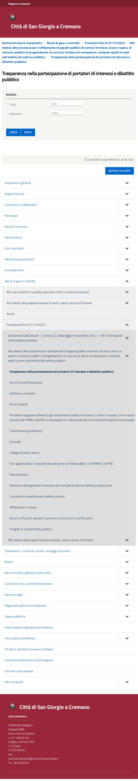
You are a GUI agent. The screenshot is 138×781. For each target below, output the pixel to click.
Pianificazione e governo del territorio (29, 627)
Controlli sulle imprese (19, 671)
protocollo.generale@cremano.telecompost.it (33, 758)
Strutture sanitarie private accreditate (29, 649)
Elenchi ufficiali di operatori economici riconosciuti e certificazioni (51, 518)
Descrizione (15, 114)
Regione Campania (19, 3)
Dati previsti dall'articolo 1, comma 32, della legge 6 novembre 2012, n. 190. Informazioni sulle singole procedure (65, 338)
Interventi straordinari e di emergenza (29, 660)
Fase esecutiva (19, 474)
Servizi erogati (14, 594)
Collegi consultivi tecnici (25, 452)
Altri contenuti (14, 682)
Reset (28, 132)
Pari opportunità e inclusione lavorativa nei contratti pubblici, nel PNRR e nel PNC (61, 463)
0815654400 (21, 763)
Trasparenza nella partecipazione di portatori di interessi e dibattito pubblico (62, 371)
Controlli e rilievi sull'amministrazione (29, 583)
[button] (127, 183)
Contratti (15, 441)
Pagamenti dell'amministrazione (25, 605)
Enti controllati (14, 248)
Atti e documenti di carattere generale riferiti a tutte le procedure (48, 292)
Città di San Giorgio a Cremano (46, 26)
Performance (13, 237)
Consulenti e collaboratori (21, 204)
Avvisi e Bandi (19, 404)
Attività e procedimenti (19, 259)
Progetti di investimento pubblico (31, 529)
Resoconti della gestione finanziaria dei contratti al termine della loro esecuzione (61, 485)
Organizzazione (15, 194)
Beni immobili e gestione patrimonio (28, 573)
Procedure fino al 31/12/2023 (105, 43)
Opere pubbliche (15, 616)
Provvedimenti (14, 270)
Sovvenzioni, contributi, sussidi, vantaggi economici (37, 551)
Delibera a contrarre (22, 393)
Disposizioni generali (18, 183)
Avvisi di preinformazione (26, 382)
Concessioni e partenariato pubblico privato (37, 496)
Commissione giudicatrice (26, 431)
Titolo (12, 104)
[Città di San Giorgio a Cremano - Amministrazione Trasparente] (12, 17)
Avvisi (10, 313)
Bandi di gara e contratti (63, 43)
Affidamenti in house (23, 507)
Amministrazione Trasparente (22, 43)
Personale (11, 215)
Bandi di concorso (16, 226)
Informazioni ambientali (20, 638)
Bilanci (9, 562)
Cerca (13, 132)
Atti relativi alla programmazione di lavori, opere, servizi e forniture (49, 303)
